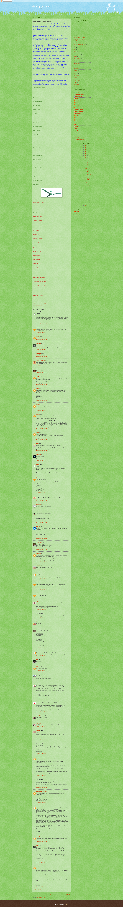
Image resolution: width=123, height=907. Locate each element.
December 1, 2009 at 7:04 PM (41, 862)
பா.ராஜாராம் (38, 565)
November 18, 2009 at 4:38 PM (41, 372)
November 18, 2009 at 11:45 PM (42, 609)
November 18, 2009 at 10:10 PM (42, 569)
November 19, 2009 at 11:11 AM (42, 655)
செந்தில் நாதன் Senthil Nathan (42, 723)
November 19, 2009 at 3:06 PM (41, 711)
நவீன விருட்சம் (77, 105)
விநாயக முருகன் (39, 512)
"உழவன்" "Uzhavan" (40, 715)
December (88, 159)
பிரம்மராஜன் (77, 92)
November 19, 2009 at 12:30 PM (42, 680)
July (86, 191)
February (87, 200)
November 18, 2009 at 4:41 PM (41, 384)
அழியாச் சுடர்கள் (78, 113)
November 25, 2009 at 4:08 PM (41, 833)
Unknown (38, 666)
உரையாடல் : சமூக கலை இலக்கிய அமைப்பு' (81, 53)
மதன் (37, 845)
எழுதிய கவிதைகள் (39, 305)
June (87, 193)
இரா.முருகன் (77, 137)
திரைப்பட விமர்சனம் (77, 63)
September (88, 187)
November (88, 160)
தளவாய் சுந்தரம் (78, 100)
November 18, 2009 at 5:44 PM (41, 450)
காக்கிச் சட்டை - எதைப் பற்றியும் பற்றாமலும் (87, 164)
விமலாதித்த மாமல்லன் (79, 109)
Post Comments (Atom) (41, 897)
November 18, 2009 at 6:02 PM (41, 460)
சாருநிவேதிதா (77, 130)
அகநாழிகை (38, 504)
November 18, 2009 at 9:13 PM (41, 549)
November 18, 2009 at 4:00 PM (41, 323)
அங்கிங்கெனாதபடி (78, 96)
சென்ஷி (37, 621)
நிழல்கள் (76, 126)
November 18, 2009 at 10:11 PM (42, 578)
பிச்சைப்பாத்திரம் (78, 102)
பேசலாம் (76, 98)
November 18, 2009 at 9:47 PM (41, 561)
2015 (86, 147)
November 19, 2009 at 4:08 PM (41, 719)
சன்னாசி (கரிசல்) (78, 122)
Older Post (68, 895)
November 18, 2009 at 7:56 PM (41, 492)
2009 (86, 157)
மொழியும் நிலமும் (78, 107)
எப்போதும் (87, 182)
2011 (86, 153)
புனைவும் (75, 77)
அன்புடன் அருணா (39, 496)
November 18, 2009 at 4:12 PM (41, 356)
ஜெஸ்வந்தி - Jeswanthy (40, 360)
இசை (75, 47)
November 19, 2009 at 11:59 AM (42, 663)
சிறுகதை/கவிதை (77, 58)
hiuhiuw (37, 336)
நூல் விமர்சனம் (76, 66)
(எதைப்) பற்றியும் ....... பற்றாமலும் (79, 37)
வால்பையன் (38, 674)
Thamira (38, 414)
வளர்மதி (37, 311)
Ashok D (38, 376)
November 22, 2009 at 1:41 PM (41, 739)
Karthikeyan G (39, 651)
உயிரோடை (38, 629)
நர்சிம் (37, 659)
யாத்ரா (37, 573)
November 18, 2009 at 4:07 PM (41, 349)
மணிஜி (37, 388)
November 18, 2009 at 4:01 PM (41, 332)
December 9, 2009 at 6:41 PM (41, 886)
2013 (86, 149)
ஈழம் (74, 49)
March (87, 198)
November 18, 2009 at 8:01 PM (41, 500)
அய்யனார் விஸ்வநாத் (79, 111)
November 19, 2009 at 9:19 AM (41, 647)
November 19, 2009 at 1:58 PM (41, 697)
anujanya (38, 806)
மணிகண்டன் (38, 836)
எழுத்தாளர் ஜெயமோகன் (79, 94)
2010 (86, 155)
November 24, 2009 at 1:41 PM (41, 775)
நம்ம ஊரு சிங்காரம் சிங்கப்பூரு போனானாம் (88, 179)
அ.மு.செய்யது (39, 601)
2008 (86, 205)
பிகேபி (76, 124)
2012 (86, 151)
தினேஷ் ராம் (38, 343)
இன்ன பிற (77, 117)
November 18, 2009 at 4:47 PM (41, 428)
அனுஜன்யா (41, 5)
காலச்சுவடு (77, 135)
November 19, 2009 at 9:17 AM (41, 625)
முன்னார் (75, 79)
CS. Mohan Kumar (40, 683)
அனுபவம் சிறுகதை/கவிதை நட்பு (80, 44)
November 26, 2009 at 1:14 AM (41, 841)
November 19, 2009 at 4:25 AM (41, 617)
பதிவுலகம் (75, 70)
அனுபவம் (75, 42)
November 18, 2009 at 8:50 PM (41, 538)
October (87, 185)
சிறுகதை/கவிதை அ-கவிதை (79, 60)
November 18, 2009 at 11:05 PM (42, 597)
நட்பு (74, 65)
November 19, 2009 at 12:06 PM (42, 670)
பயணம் (75, 72)
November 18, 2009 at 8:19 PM (41, 508)
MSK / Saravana (39, 701)
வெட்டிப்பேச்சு (76, 84)
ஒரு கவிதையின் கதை (88, 174)
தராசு (37, 369)
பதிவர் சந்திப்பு (76, 68)
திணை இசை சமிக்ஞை (79, 139)
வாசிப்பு (75, 82)
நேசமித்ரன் (38, 526)
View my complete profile (78, 213)
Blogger (67, 904)
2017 (86, 145)
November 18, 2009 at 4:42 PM (41, 400)
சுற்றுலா (75, 61)
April (87, 196)
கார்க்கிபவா (38, 327)
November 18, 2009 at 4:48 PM (41, 439)
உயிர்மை (76, 128)
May (87, 195)
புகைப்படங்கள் (76, 75)
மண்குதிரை (38, 454)
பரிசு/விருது (76, 73)
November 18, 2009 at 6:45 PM (41, 473)
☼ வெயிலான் (38, 353)
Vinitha (37, 443)
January (87, 202)
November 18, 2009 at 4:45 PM (41, 410)
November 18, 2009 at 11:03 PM (42, 589)
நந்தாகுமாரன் (38, 582)
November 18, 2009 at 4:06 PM (41, 339)
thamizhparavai (39, 542)
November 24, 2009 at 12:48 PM (42, 753)
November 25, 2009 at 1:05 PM (41, 802)
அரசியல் (75, 40)
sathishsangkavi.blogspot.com (42, 791)
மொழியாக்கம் (76, 80)
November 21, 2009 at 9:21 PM (41, 726)
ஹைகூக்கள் (76, 86)
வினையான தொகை (79, 133)
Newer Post (35, 895)
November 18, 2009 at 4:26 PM (41, 365)
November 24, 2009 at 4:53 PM (41, 787)
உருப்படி (75, 51)
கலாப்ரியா (77, 115)
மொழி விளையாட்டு (78, 120)
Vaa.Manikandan (39, 757)
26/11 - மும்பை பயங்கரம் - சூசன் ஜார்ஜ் (88, 170)
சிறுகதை (75, 56)
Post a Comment (38, 889)
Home (51, 895)
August (87, 189)
